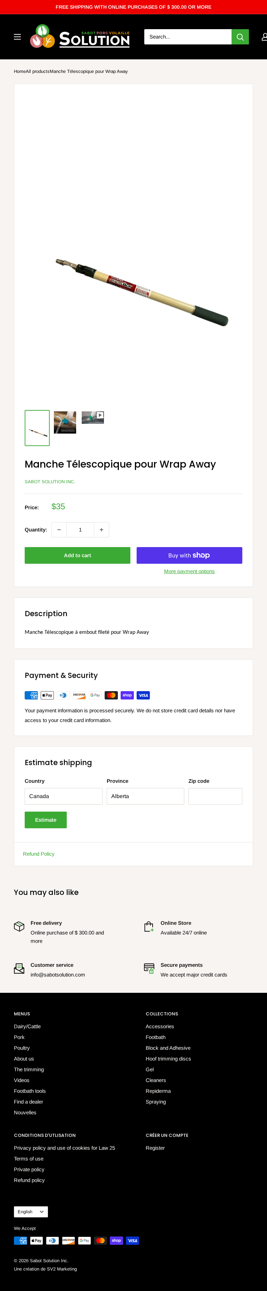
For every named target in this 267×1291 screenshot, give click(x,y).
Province (117, 781)
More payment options (189, 571)
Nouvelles (25, 1112)
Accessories (160, 1026)
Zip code (198, 781)
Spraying (156, 1102)
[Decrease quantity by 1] (59, 529)
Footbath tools (30, 1091)
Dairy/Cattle (27, 1026)
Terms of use (28, 1159)
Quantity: (36, 530)
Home (20, 71)
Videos (22, 1080)
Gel (150, 1069)
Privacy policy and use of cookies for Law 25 (64, 1148)
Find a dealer (28, 1102)
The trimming (29, 1069)
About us (24, 1059)
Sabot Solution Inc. (50, 481)
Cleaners (156, 1080)
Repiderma (158, 1091)
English (25, 1211)
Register (155, 1148)
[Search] (240, 36)
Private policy (29, 1169)
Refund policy (29, 1180)
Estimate (45, 820)
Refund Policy (39, 854)
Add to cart (77, 555)
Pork (19, 1037)
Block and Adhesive (168, 1048)
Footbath (155, 1037)
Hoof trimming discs (168, 1059)
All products (38, 71)
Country (34, 781)
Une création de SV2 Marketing (45, 1269)
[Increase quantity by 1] (101, 529)
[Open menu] (17, 37)
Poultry (22, 1048)
